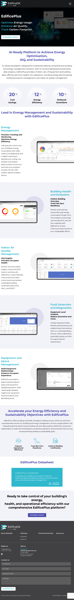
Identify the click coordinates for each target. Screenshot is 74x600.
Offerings (23, 533)
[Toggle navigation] (70, 4)
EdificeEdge (23, 536)
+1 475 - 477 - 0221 (6, 550)
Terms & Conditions (11, 595)
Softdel (59, 595)
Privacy (3, 595)
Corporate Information (24, 595)
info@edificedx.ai (5, 549)
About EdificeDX (6, 533)
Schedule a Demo (10, 37)
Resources (60, 533)
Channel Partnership (45, 533)
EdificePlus (23, 539)
